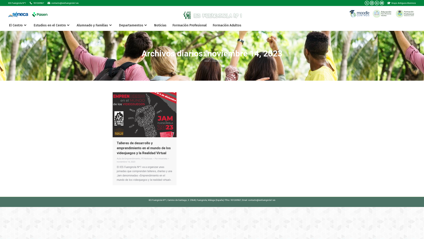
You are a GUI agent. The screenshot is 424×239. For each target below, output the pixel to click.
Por (161, 158)
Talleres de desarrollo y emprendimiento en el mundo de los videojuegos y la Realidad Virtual (144, 148)
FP (142, 158)
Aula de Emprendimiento (128, 158)
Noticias (148, 158)
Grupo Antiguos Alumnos (403, 3)
